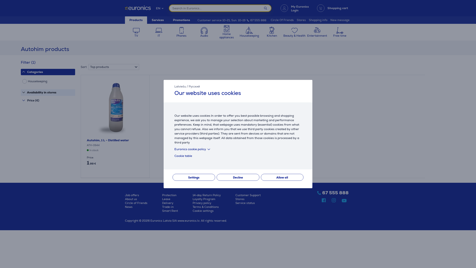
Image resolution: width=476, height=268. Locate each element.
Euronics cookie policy (190, 149)
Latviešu (180, 86)
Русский (194, 86)
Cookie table (183, 156)
